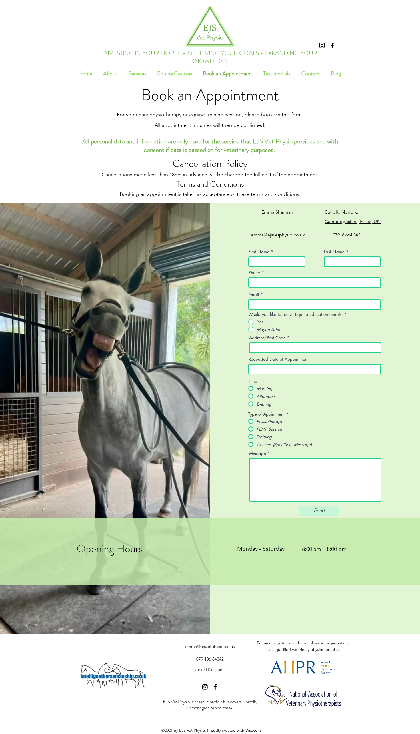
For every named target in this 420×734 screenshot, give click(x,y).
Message (257, 453)
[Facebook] (332, 45)
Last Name (334, 252)
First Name (259, 252)
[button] (137, 73)
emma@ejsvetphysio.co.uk (278, 235)
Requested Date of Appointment (279, 359)
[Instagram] (322, 45)
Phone (254, 272)
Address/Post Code (267, 338)
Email (254, 294)
